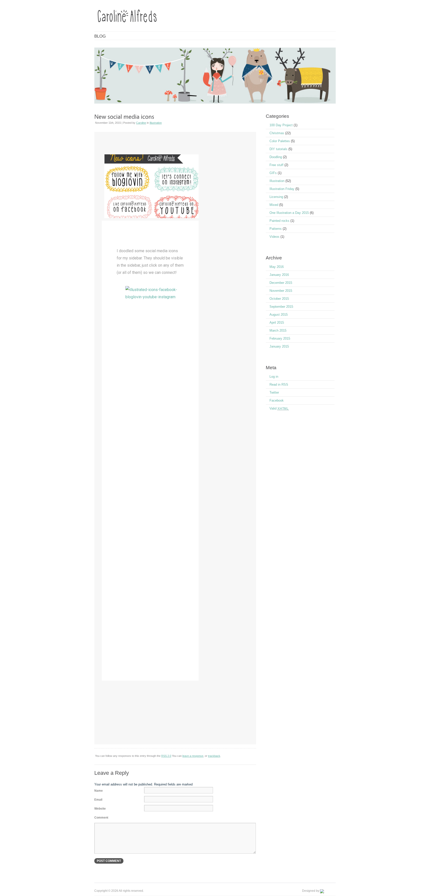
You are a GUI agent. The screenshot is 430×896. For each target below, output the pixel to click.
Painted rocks (279, 221)
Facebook (276, 400)
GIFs (273, 173)
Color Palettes (279, 141)
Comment (101, 817)
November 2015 (280, 291)
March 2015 (277, 330)
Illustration (156, 122)
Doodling (275, 157)
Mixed (273, 205)
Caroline (141, 122)
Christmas (276, 133)
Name (98, 790)
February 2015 (279, 338)
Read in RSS (278, 384)
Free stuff (276, 165)
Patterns (275, 229)
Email (98, 799)
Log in (273, 376)
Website (100, 808)
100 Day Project (281, 125)
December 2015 (280, 283)
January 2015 (279, 346)
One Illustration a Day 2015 (289, 213)
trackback (214, 755)
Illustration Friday (281, 189)
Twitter (274, 392)
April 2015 (276, 322)
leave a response (192, 755)
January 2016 (279, 275)
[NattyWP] (328, 890)
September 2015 (281, 306)
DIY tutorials (278, 149)
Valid (279, 408)
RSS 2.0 (166, 755)
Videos (274, 237)
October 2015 (279, 298)
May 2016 (276, 267)
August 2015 (278, 314)
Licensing (276, 197)
